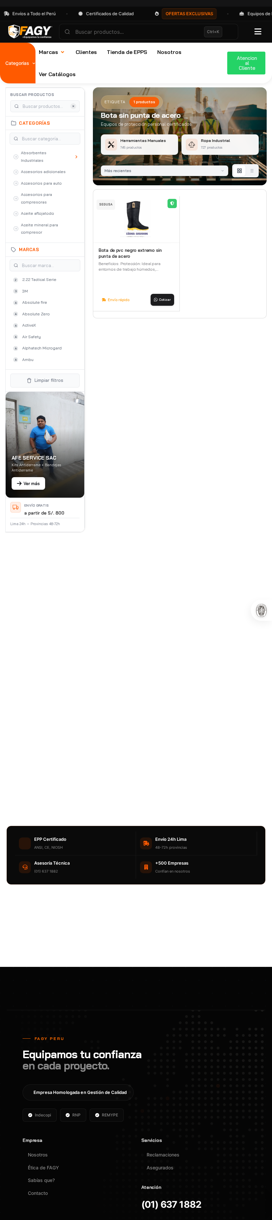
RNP (76, 1114)
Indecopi (43, 1114)
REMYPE (110, 1114)
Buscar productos (32, 94)
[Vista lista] (251, 170)
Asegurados (160, 1167)
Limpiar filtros (48, 380)
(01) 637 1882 (171, 1204)
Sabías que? (41, 1180)
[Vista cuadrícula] (239, 170)
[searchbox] (148, 32)
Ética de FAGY (43, 1167)
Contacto (38, 1193)
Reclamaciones (163, 1154)
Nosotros (38, 1154)
